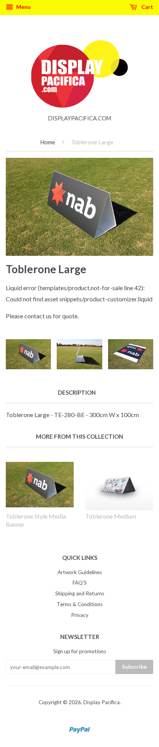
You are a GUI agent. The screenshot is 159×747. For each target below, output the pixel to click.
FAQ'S (80, 583)
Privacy (79, 615)
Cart (146, 6)
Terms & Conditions (80, 604)
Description (77, 392)
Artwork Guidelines (80, 572)
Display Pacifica (101, 702)
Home (47, 142)
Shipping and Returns (79, 593)
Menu (22, 6)
